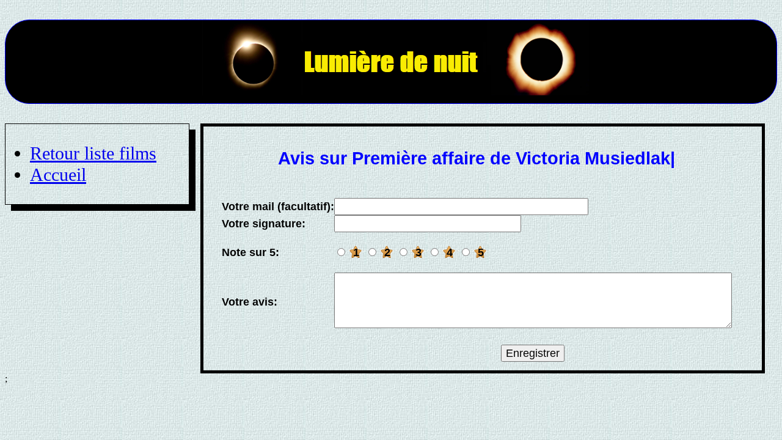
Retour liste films (93, 153)
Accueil (58, 174)
